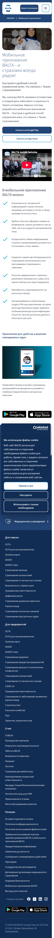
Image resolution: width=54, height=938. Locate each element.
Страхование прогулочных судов (21, 616)
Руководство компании (17, 740)
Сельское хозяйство (15, 710)
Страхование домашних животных (22, 601)
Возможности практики (17, 756)
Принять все (26, 486)
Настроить (26, 495)
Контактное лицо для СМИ (18, 793)
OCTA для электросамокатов (19, 549)
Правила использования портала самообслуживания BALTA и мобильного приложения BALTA (25, 838)
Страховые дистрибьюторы (19, 771)
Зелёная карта (12, 554)
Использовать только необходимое (25, 506)
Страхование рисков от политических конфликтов (24, 669)
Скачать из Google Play (27, 130)
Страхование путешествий (18, 575)
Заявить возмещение (29, 8)
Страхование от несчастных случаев (23, 580)
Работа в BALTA (12, 751)
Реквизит (10, 761)
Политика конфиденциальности (21, 824)
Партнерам (10, 861)
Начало (10, 18)
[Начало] (8, 8)
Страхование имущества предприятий (24, 662)
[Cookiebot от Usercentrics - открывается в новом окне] (36, 428)
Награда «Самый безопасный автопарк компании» (25, 787)
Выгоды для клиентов (16, 891)
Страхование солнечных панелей (22, 611)
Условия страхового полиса (19, 819)
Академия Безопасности (17, 880)
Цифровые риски (14, 595)
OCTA (8, 544)
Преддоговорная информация (20, 846)
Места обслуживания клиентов (21, 804)
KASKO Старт (11, 565)
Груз (7, 715)
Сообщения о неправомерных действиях (25, 856)
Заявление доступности (17, 851)
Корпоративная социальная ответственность (19, 778)
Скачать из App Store (27, 138)
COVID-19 (9, 686)
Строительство (12, 705)
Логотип (9, 766)
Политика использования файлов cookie (26, 829)
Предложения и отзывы (17, 799)
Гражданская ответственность (20, 590)
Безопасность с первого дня (19, 585)
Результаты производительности (22, 745)
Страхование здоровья (16, 657)
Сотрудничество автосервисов (20, 867)
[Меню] (45, 8)
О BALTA (9, 735)
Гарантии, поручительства (18, 720)
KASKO (8, 559)
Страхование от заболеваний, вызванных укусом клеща (26, 698)
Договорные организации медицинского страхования (26, 874)
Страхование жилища (16, 570)
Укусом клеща (12, 606)
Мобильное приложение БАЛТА (21, 886)
